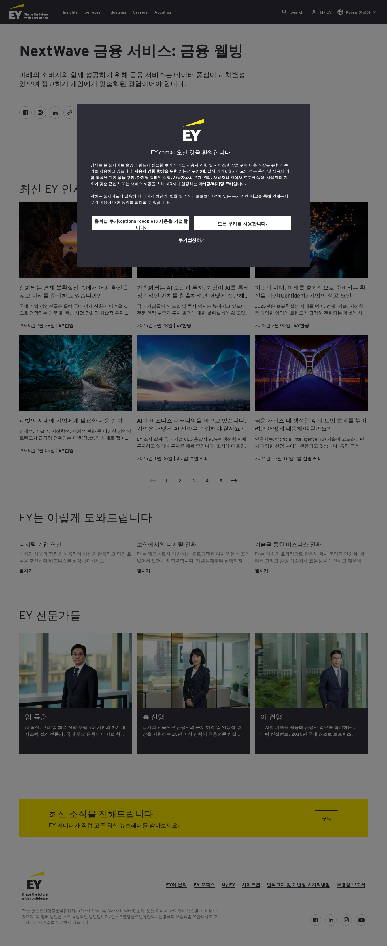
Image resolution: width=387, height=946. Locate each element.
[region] (193, 185)
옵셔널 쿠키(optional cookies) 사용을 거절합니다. (141, 224)
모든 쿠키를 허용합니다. (242, 223)
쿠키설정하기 (192, 240)
